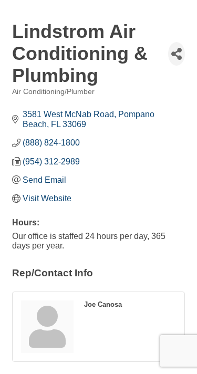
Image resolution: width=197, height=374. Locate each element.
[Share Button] (176, 54)
